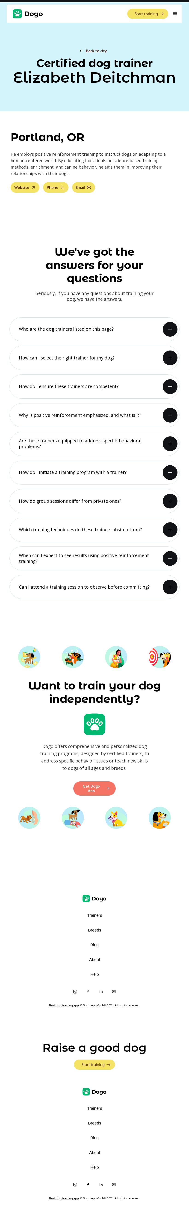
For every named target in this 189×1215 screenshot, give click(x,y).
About (94, 959)
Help (94, 974)
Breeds (94, 930)
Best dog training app (64, 1005)
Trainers (94, 915)
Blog (94, 945)
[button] (175, 14)
